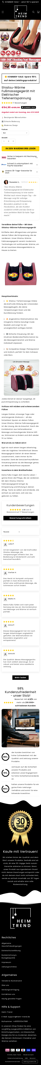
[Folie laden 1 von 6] (22, 60)
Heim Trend (17, 1055)
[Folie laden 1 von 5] (20, 60)
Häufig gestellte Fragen (12, 999)
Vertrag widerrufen (30, 1061)
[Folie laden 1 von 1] (12, 60)
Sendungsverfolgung (10, 990)
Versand (32, 1058)
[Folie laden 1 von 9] (27, 60)
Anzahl (4, 138)
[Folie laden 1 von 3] (16, 60)
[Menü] (2, 12)
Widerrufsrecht (28, 1055)
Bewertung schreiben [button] (20, 518)
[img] (8, 540)
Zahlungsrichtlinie (9, 967)
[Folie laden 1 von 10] (29, 60)
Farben (5, 129)
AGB (26, 1058)
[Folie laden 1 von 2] (14, 60)
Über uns (5, 985)
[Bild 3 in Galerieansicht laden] (20, 65)
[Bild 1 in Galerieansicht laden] (6, 65)
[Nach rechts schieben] (38, 40)
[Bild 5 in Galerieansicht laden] (35, 65)
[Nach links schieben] (2, 40)
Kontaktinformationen (12, 1061)
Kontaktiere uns (8, 994)
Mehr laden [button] (20, 677)
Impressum (6, 962)
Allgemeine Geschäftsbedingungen (10, 944)
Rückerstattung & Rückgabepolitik (9, 956)
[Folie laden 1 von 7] (23, 60)
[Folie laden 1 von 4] (18, 60)
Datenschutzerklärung (10, 950)
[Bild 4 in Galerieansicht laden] (28, 65)
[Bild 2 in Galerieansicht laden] (13, 65)
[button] (33, 12)
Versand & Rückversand (12, 981)
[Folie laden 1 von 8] (25, 60)
